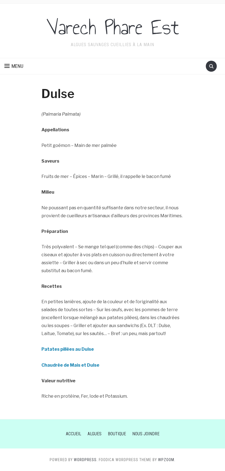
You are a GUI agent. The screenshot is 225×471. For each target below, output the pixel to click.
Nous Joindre (145, 433)
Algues (95, 433)
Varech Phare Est (112, 27)
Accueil (73, 433)
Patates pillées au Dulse (67, 349)
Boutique (117, 433)
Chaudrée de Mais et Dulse (70, 365)
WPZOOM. (166, 460)
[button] (13, 66)
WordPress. (86, 460)
